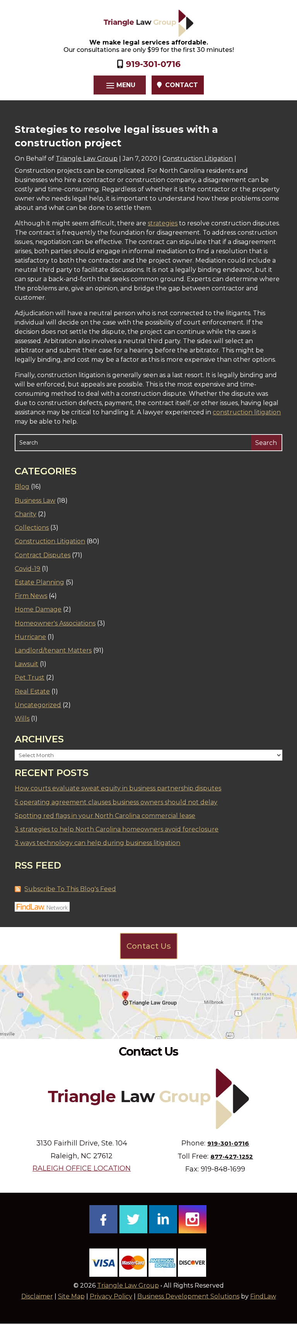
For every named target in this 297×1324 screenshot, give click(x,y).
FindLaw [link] (263, 1296)
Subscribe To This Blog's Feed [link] (70, 889)
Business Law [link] (35, 500)
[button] (119, 85)
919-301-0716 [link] (153, 64)
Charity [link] (25, 514)
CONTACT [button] (181, 85)
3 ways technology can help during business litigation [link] (97, 843)
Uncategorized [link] (38, 705)
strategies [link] (163, 223)
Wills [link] (22, 718)
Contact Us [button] (148, 946)
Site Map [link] (71, 1296)
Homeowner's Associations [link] (55, 623)
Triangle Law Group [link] (87, 158)
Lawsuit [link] (26, 664)
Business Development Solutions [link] (188, 1296)
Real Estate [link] (32, 691)
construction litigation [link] (247, 412)
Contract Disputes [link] (42, 555)
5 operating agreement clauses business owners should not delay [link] (116, 802)
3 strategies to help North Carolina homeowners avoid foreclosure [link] (116, 829)
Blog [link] (22, 486)
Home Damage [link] (38, 609)
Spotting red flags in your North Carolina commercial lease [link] (105, 815)
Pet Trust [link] (29, 677)
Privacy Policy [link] (111, 1296)
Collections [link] (32, 527)
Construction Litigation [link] (197, 158)
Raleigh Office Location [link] (81, 1168)
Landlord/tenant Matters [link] (53, 650)
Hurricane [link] (30, 637)
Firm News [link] (31, 595)
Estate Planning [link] (39, 582)
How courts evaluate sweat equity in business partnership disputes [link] (118, 788)
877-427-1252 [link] (231, 1156)
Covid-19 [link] (27, 568)
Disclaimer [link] (37, 1296)
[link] (148, 23)
